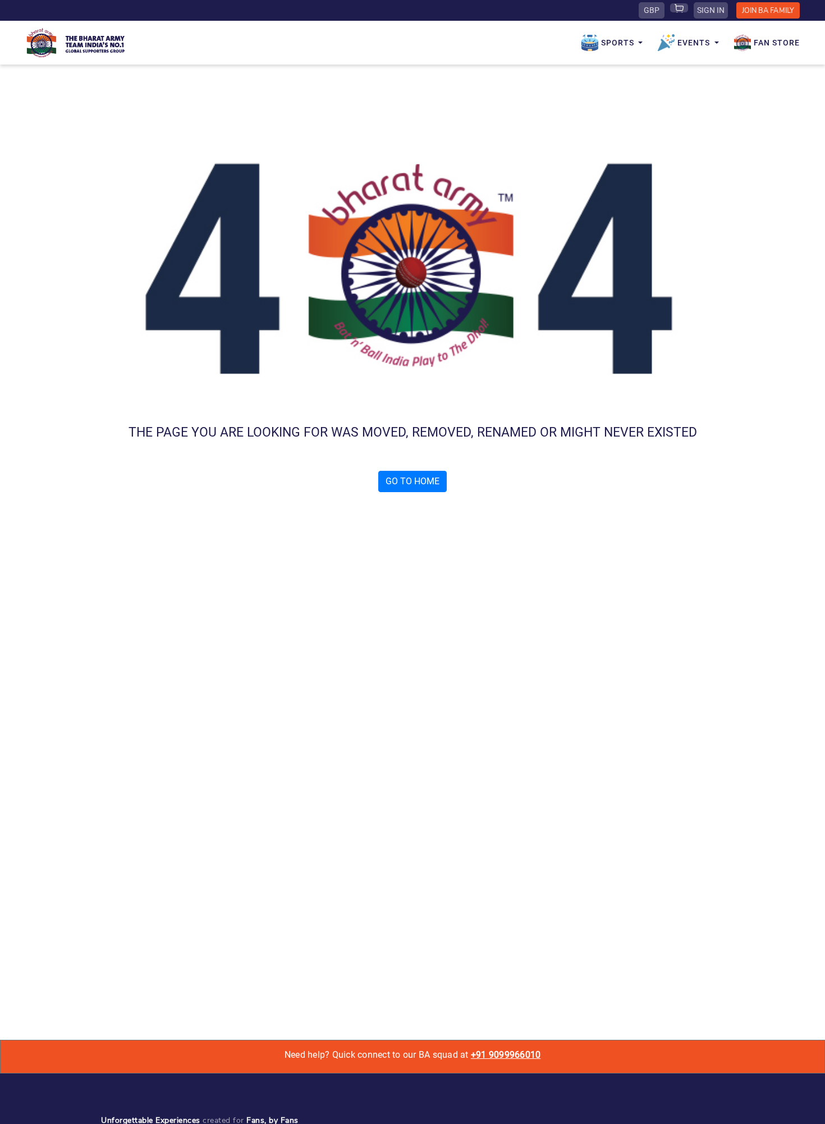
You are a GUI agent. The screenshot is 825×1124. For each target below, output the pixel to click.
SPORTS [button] (618, 42)
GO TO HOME (412, 481)
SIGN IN (711, 10)
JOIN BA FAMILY (768, 10)
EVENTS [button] (694, 42)
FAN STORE (777, 42)
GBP (651, 10)
